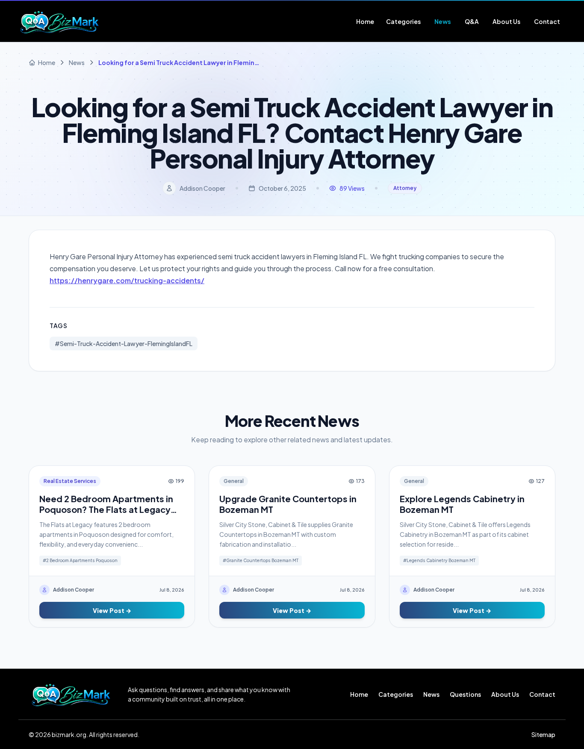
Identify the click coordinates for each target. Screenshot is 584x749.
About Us (505, 694)
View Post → (112, 610)
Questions (465, 694)
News (431, 694)
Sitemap (543, 734)
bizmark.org (69, 734)
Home (359, 694)
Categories (395, 694)
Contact (542, 694)
